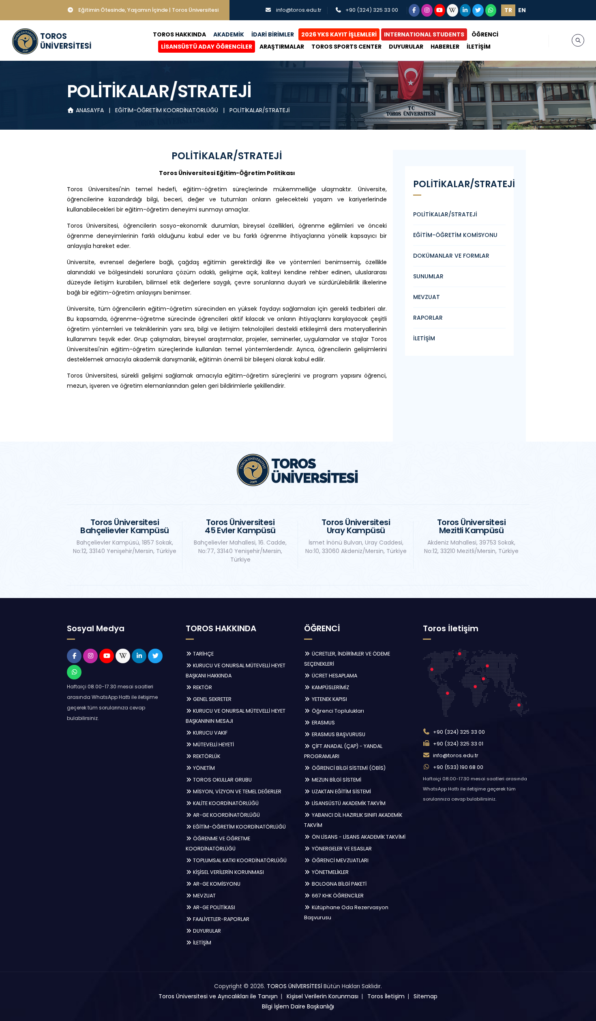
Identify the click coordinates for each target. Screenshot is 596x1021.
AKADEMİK (228, 34)
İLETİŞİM (479, 47)
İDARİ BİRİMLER (272, 34)
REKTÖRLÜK (206, 756)
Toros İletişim (386, 996)
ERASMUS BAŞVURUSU (338, 734)
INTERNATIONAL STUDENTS (424, 34)
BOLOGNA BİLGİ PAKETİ (339, 883)
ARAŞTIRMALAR (281, 47)
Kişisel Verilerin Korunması (322, 996)
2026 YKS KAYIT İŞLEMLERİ (339, 34)
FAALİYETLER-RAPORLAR (220, 919)
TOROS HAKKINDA (179, 34)
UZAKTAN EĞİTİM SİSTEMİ (341, 791)
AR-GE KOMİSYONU (216, 883)
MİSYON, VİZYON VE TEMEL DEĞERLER (236, 791)
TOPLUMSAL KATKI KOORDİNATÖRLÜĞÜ (239, 860)
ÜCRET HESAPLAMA (334, 675)
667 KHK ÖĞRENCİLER (337, 895)
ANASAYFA (89, 110)
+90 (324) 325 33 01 (458, 743)
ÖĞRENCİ (485, 34)
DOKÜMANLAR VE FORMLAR (451, 256)
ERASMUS (323, 722)
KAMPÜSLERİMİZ (330, 687)
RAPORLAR (428, 318)
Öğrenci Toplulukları (337, 710)
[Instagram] (427, 10)
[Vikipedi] (452, 10)
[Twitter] (478, 10)
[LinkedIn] (465, 10)
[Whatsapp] (491, 10)
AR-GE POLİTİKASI (213, 907)
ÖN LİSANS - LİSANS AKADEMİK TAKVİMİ (358, 836)
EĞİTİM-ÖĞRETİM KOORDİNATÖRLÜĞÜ (167, 110)
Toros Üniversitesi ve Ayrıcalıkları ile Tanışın (218, 996)
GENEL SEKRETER (212, 699)
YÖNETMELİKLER (330, 872)
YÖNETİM (203, 768)
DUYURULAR (406, 47)
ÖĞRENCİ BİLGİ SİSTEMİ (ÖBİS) (348, 768)
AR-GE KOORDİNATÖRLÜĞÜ (226, 815)
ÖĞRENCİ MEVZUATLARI (340, 860)
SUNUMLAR (428, 276)
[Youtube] (440, 10)
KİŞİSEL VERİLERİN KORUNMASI (228, 872)
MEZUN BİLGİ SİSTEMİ (336, 779)
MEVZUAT (426, 297)
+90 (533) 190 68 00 (458, 767)
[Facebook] (414, 10)
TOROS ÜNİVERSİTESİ (294, 986)
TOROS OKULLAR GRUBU (222, 779)
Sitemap (425, 996)
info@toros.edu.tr (299, 10)
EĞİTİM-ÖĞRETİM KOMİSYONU (455, 235)
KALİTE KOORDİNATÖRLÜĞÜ (225, 803)
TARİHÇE (203, 653)
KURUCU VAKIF (209, 732)
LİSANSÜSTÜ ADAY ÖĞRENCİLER (206, 47)
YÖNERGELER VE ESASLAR (341, 848)
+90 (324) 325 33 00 (371, 10)
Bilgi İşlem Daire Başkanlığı (298, 1006)
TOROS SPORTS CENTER (346, 47)
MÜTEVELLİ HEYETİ (213, 744)
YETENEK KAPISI (329, 699)
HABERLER (445, 47)
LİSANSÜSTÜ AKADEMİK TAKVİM (348, 803)
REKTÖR (202, 687)
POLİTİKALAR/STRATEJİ (259, 110)
